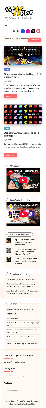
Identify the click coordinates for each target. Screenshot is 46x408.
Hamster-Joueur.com (15, 330)
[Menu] (6, 26)
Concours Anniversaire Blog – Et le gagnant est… (23, 75)
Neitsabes (11, 323)
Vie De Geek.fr (12, 344)
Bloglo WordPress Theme (27, 404)
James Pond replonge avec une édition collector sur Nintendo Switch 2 (26, 251)
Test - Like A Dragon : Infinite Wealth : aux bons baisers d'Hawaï (26, 261)
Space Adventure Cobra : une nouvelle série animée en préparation (27, 242)
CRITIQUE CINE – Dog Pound (27, 279)
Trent (9, 279)
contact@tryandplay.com (14, 362)
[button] (34, 40)
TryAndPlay (8, 38)
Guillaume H (11, 284)
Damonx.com (12, 309)
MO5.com (10, 337)
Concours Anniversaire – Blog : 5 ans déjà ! (22, 134)
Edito (7, 70)
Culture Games (12, 318)
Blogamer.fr (11, 314)
